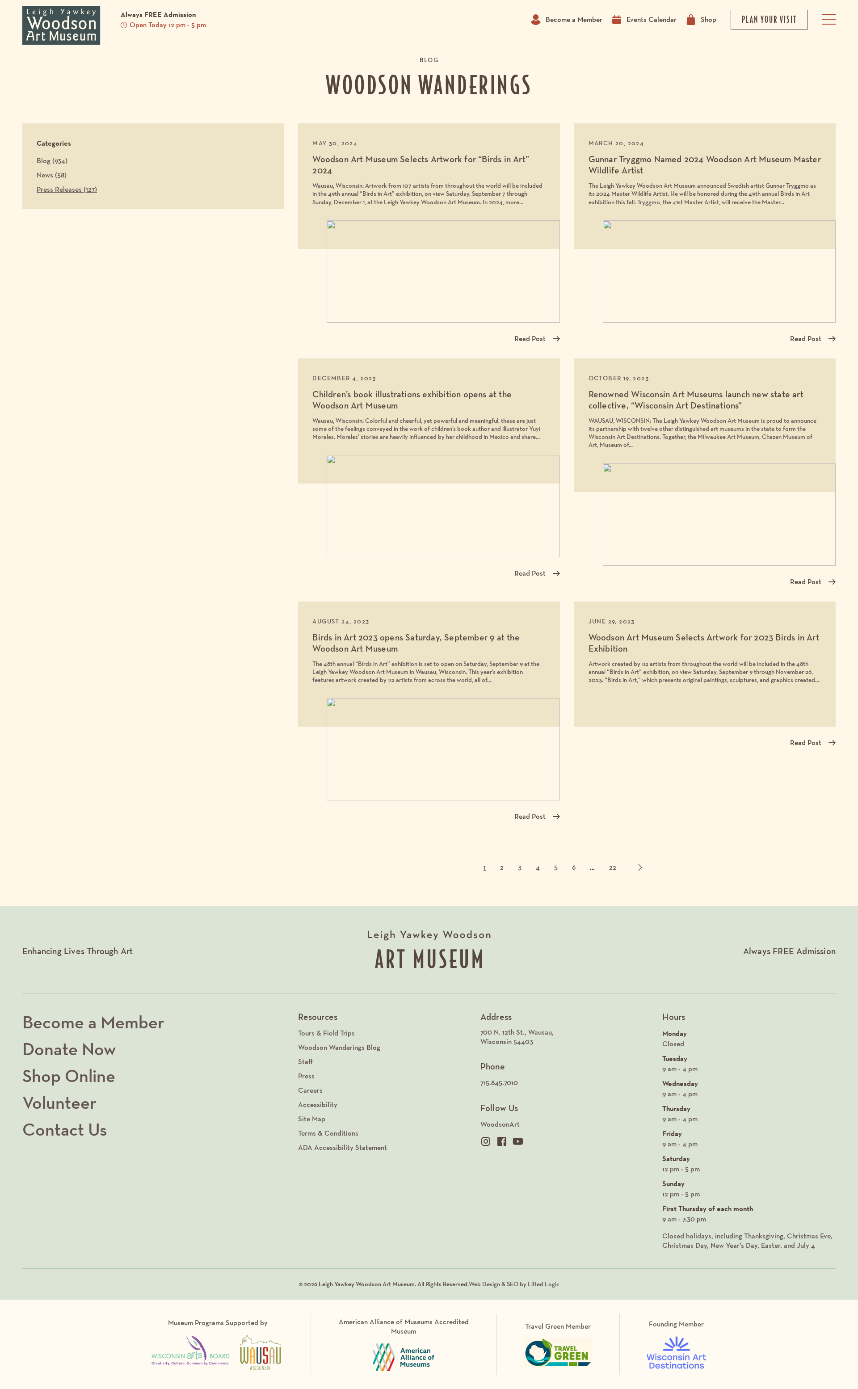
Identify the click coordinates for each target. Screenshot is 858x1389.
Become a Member (574, 19)
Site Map (311, 1119)
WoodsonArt (500, 1124)
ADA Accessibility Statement (342, 1147)
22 (612, 867)
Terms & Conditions (328, 1133)
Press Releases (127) (67, 189)
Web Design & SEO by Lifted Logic (514, 1284)
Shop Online (68, 1076)
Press (306, 1076)
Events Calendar (652, 19)
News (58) (52, 175)
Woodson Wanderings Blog (339, 1047)
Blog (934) (52, 160)
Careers (310, 1090)
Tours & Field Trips (326, 1033)
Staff (305, 1061)
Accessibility (317, 1104)
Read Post (530, 339)
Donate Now (69, 1049)
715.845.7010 (499, 1082)
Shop (708, 19)
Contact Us (64, 1129)
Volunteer (59, 1102)
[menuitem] (567, 1037)
